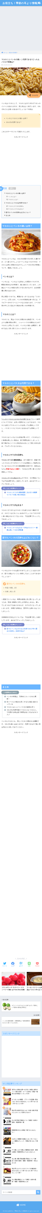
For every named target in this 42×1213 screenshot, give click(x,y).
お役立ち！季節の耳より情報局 (21, 3)
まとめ (7, 215)
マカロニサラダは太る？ (15, 209)
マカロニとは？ (12, 199)
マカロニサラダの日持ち (15, 206)
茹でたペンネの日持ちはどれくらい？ (17, 212)
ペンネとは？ (11, 196)
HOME (22, 1205)
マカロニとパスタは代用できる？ (16, 203)
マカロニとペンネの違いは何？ (15, 193)
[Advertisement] (21, 27)
